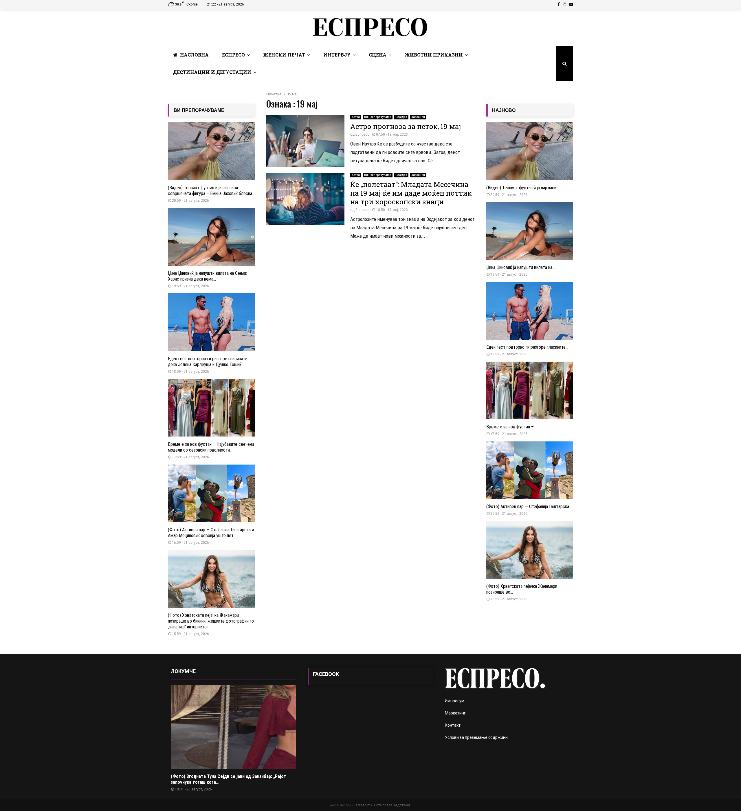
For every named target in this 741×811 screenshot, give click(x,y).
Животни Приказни (434, 55)
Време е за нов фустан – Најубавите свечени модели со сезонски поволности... (211, 447)
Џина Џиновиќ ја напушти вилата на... (520, 267)
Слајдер (401, 117)
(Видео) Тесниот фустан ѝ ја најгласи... (522, 187)
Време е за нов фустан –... (511, 427)
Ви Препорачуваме (377, 117)
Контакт (453, 725)
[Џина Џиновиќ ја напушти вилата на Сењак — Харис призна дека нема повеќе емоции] (211, 237)
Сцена (377, 55)
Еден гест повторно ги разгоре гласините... (527, 347)
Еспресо (233, 55)
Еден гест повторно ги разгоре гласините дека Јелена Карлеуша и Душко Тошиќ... (207, 361)
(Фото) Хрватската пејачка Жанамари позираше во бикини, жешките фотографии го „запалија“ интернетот (211, 621)
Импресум (454, 701)
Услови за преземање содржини (476, 737)
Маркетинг (455, 713)
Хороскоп (418, 117)
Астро (356, 117)
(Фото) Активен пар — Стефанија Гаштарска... (529, 506)
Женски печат (284, 55)
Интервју (337, 55)
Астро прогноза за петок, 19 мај (405, 126)
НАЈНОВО (504, 110)
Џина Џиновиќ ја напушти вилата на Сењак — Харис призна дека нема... (210, 276)
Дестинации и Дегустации (212, 72)
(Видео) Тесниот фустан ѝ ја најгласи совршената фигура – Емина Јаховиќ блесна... (211, 190)
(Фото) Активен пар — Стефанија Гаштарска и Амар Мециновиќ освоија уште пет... (211, 532)
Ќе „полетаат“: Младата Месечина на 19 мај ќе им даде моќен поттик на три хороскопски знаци (411, 193)
